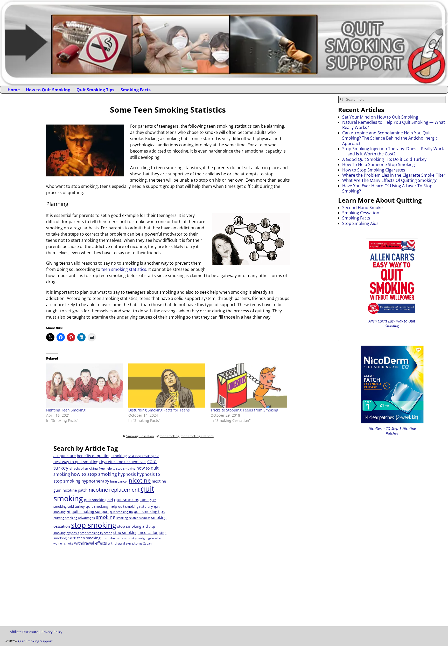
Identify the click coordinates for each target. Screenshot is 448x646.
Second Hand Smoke (362, 207)
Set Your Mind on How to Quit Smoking (380, 117)
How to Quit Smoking (48, 90)
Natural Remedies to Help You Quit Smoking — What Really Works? (393, 124)
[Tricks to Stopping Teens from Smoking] (249, 385)
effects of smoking (83, 468)
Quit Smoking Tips (95, 90)
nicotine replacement (114, 489)
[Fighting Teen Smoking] (84, 385)
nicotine (140, 480)
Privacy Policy (51, 631)
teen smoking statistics (123, 269)
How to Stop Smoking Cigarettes (373, 170)
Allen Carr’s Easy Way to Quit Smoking (392, 323)
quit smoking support (90, 511)
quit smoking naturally (135, 506)
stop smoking (93, 525)
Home (14, 90)
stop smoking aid (132, 526)
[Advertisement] (226, 480)
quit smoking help (101, 506)
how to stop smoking (94, 474)
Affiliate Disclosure (24, 631)
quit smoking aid (98, 499)
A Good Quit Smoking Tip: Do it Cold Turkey (384, 159)
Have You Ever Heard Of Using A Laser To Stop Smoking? (387, 188)
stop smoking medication (135, 532)
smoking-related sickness (133, 518)
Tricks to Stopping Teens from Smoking (244, 410)
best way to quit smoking (75, 461)
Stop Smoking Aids (360, 223)
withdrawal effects (90, 543)
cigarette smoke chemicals (122, 461)
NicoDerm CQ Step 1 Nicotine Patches (392, 431)
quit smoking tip (121, 512)
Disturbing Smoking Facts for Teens (159, 410)
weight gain (146, 538)
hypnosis (127, 474)
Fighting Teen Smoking (66, 410)
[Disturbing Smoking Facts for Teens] (166, 385)
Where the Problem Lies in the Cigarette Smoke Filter (393, 175)
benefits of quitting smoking (102, 455)
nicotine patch (75, 490)
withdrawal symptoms (125, 543)
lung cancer (119, 481)
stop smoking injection (96, 533)
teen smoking (169, 436)
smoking (105, 516)
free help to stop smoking (117, 468)
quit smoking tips (149, 511)
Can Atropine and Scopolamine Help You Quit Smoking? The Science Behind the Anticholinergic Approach (390, 138)
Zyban (147, 543)
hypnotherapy (95, 481)
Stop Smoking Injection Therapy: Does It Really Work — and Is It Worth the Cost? (393, 151)
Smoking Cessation (140, 436)
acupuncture (64, 455)
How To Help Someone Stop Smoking (378, 164)
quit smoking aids (131, 500)
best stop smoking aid (143, 456)
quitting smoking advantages (74, 518)
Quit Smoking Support (35, 641)
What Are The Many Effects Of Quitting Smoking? (389, 180)
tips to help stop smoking (119, 538)
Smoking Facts (136, 90)
